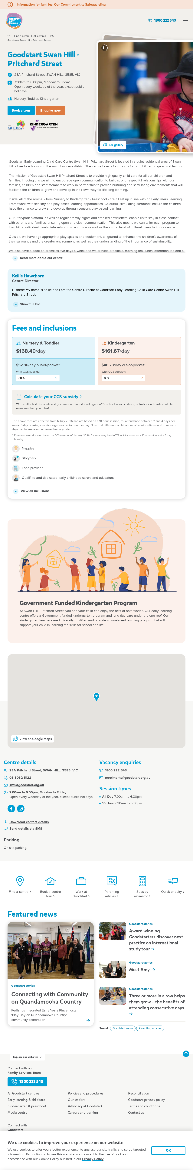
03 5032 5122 (20, 777)
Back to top (186, 1054)
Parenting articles (150, 1028)
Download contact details (29, 822)
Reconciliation (138, 1093)
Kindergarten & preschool (27, 1106)
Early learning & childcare (26, 1099)
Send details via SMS (25, 828)
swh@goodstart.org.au (26, 785)
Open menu (185, 20)
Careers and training (83, 1112)
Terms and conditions (144, 1106)
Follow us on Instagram (21, 808)
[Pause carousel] (104, 48)
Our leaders (76, 1099)
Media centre (17, 1112)
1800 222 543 (165, 20)
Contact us (136, 1112)
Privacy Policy (92, 1159)
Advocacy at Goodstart (85, 1106)
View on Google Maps (35, 739)
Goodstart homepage (14, 20)
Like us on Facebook (11, 808)
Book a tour (21, 110)
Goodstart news (123, 1028)
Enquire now (50, 110)
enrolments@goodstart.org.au (127, 777)
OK (168, 1150)
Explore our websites (25, 1057)
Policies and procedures (85, 1093)
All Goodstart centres (23, 1093)
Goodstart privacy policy (146, 1099)
